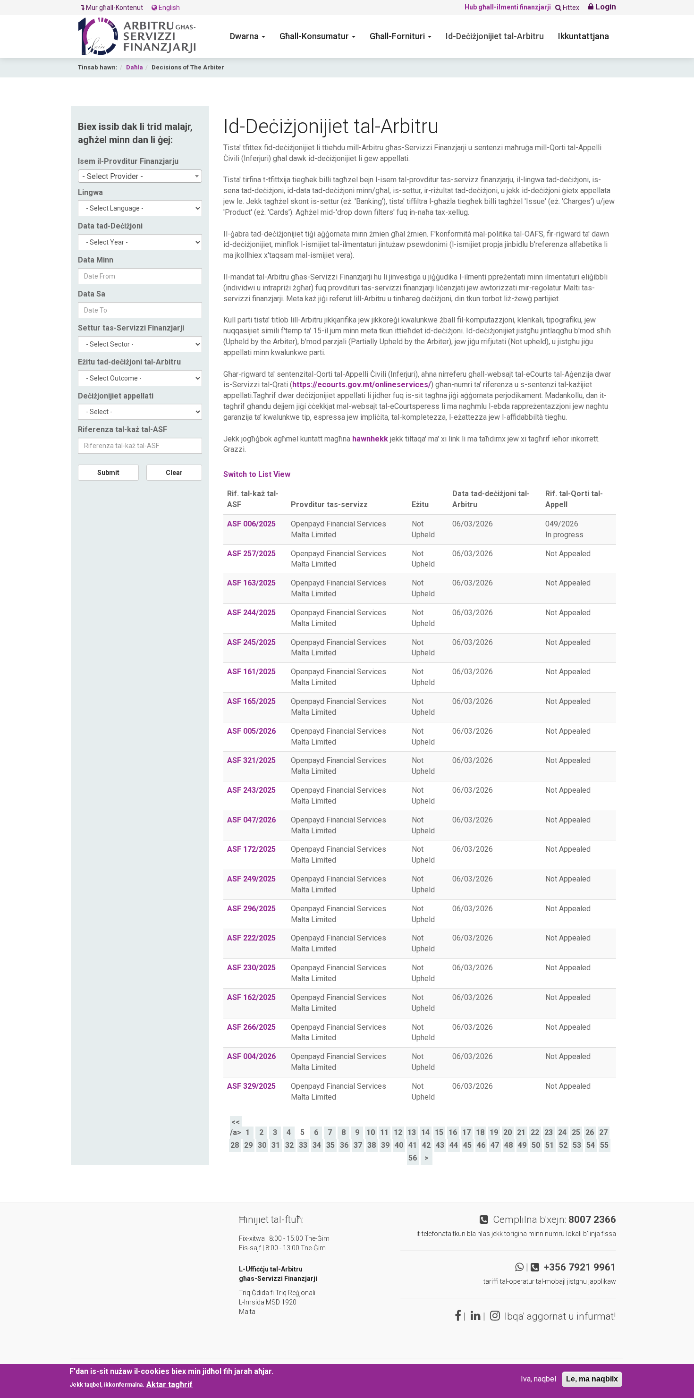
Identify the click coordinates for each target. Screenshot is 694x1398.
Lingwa (90, 192)
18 (480, 1132)
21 (521, 1132)
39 (385, 1145)
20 (507, 1132)
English (168, 7)
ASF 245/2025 (251, 642)
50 (536, 1145)
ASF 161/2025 (251, 671)
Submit (108, 472)
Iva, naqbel (538, 1378)
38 (371, 1145)
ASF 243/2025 (251, 790)
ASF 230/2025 (251, 967)
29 (248, 1145)
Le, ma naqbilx (592, 1379)
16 (453, 1132)
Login (604, 6)
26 (589, 1132)
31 (275, 1145)
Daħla (134, 67)
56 (412, 1157)
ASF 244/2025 (251, 612)
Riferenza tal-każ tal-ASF (122, 429)
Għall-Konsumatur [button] (315, 36)
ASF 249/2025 (251, 878)
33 (303, 1145)
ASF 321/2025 (251, 760)
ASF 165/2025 (251, 701)
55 (604, 1145)
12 (398, 1132)
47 (495, 1145)
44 (453, 1145)
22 (535, 1132)
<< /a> (235, 1127)
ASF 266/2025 (251, 1027)
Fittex (570, 7)
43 (440, 1145)
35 (330, 1145)
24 (562, 1132)
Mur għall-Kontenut (115, 7)
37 (358, 1145)
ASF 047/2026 (251, 819)
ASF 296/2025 (251, 908)
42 (426, 1145)
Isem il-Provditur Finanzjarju (128, 161)
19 (494, 1132)
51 (549, 1145)
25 (576, 1132)
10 (370, 1132)
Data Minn (95, 259)
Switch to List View (256, 474)
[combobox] (140, 176)
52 (563, 1145)
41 (412, 1145)
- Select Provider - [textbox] (112, 176)
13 (411, 1132)
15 (439, 1132)
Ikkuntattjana (583, 36)
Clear (174, 472)
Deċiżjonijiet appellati (115, 395)
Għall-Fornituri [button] (398, 36)
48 (508, 1145)
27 (603, 1132)
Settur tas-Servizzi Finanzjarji (131, 327)
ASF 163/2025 (251, 582)
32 (289, 1145)
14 (425, 1132)
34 (317, 1145)
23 (548, 1132)
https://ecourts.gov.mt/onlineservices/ (361, 384)
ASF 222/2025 (251, 937)
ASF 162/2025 (251, 997)
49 (522, 1145)
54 (590, 1145)
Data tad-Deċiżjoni (110, 225)
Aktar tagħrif (169, 1384)
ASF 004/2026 (251, 1056)
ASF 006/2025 (251, 523)
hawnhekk (370, 438)
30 (262, 1145)
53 (577, 1145)
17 (466, 1132)
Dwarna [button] (245, 36)
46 (481, 1145)
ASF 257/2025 (251, 553)
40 (399, 1145)
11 (384, 1132)
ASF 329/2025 (251, 1086)
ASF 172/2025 (251, 849)
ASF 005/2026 (251, 731)
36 (344, 1145)
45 (467, 1145)
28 (234, 1145)
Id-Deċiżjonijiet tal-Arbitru (495, 36)
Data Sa (91, 293)
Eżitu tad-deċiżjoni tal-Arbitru (129, 361)
